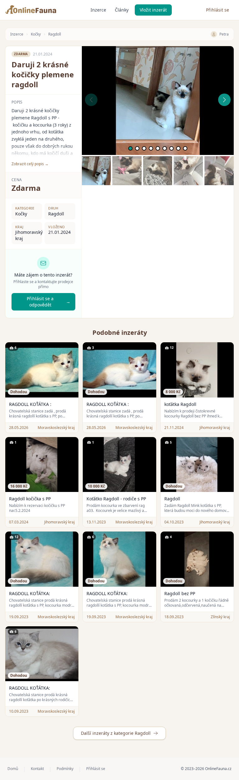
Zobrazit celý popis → (30, 163)
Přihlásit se (217, 10)
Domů (12, 768)
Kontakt (37, 768)
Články (122, 10)
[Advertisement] (158, 228)
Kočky (36, 34)
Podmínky (65, 768)
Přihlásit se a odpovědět (48, 302)
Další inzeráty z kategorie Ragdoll (116, 733)
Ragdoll (54, 34)
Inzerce (98, 10)
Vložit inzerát (153, 10)
